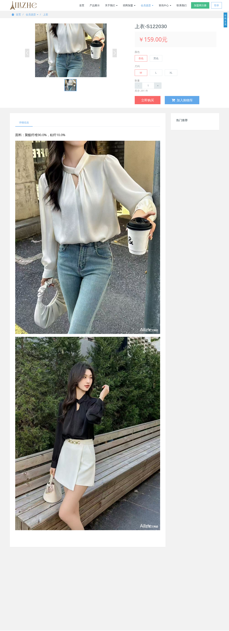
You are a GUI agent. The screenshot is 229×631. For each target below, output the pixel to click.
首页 (81, 5)
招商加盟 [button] (128, 5)
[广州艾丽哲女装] (23, 5)
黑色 (156, 58)
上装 (45, 14)
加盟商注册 (200, 5)
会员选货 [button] (146, 5)
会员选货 (31, 14)
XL (171, 72)
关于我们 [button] (110, 5)
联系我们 (182, 5)
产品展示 (95, 5)
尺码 (137, 66)
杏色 (140, 58)
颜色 (137, 52)
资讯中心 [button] (164, 5)
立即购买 (147, 100)
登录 (216, 5)
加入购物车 (185, 100)
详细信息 (24, 122)
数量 (137, 80)
